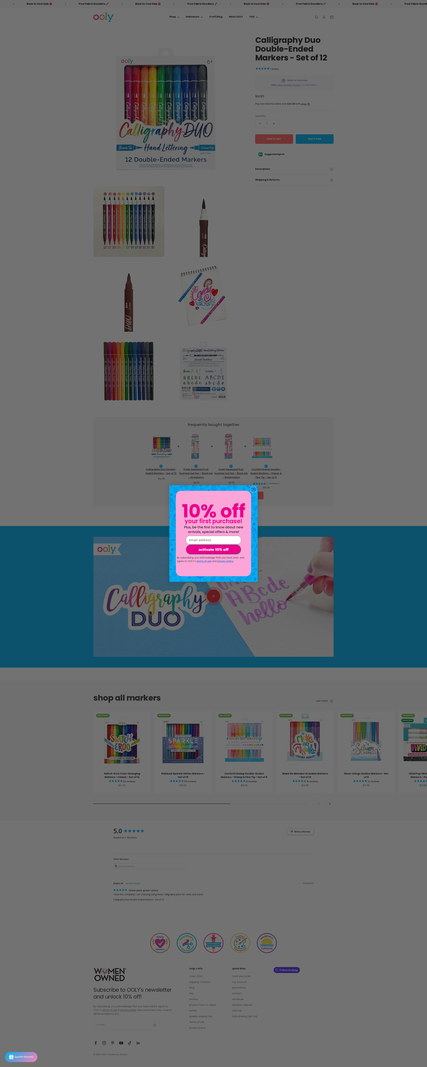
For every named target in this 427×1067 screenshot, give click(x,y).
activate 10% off (214, 549)
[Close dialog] (253, 489)
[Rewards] (21, 1057)
